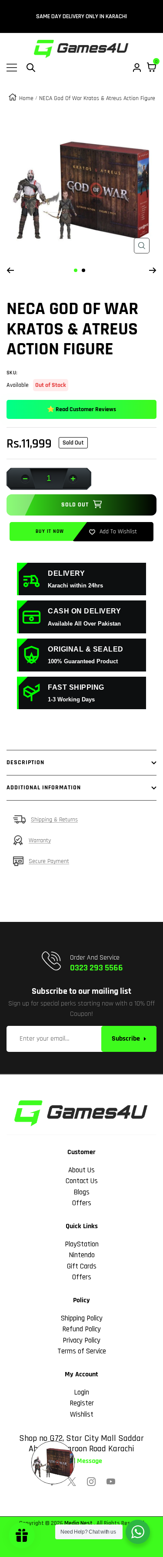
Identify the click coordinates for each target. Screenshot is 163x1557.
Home (26, 98)
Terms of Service (81, 1351)
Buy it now (50, 532)
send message (81, 1461)
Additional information (44, 787)
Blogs (81, 1192)
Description (25, 762)
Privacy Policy (81, 1340)
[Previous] (10, 270)
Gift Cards (81, 1266)
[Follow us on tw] (71, 1481)
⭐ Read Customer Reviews (81, 409)
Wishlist (81, 1414)
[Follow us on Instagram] (91, 1481)
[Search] (31, 67)
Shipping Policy (82, 1318)
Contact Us (82, 1181)
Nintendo (82, 1255)
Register (82, 1403)
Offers (81, 1203)
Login (81, 1392)
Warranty (40, 840)
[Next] (152, 270)
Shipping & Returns (54, 820)
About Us (81, 1170)
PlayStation (82, 1244)
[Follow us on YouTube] (111, 1481)
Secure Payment (49, 861)
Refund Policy (81, 1329)
